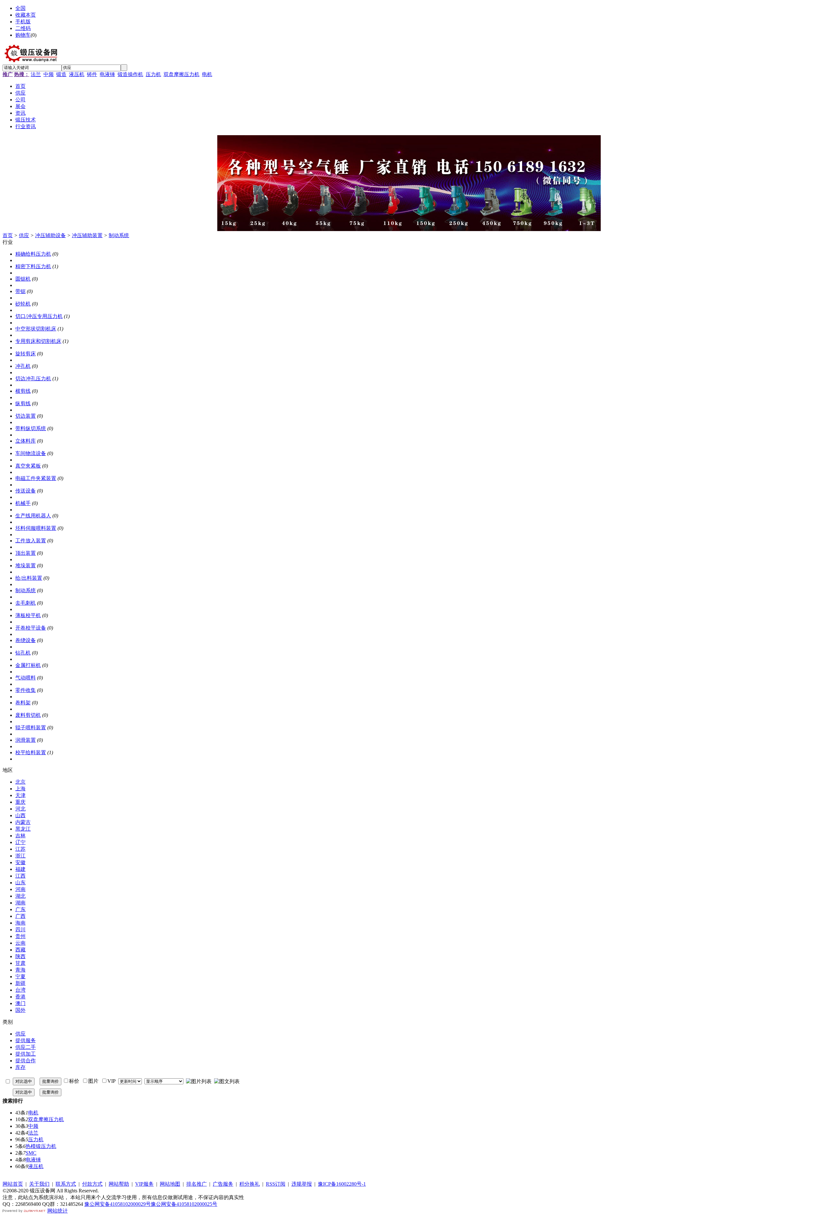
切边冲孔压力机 (33, 378)
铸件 (92, 74)
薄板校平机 (28, 615)
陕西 (20, 956)
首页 (8, 235)
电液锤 (107, 74)
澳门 (20, 1003)
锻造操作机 (130, 74)
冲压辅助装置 (87, 235)
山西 (20, 815)
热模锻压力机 (41, 1146)
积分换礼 (249, 1184)
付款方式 (92, 1184)
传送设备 (25, 490)
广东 (20, 909)
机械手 (23, 503)
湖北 (20, 896)
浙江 (20, 855)
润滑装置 (25, 740)
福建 (20, 869)
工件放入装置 (30, 540)
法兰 (36, 74)
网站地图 (170, 1184)
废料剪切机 (28, 715)
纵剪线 (23, 403)
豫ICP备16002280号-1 (342, 1184)
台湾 (20, 990)
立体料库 (25, 441)
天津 (20, 795)
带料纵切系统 (30, 428)
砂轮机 (23, 303)
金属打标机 (28, 665)
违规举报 (301, 1184)
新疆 (20, 983)
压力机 (153, 74)
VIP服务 (144, 1184)
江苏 (20, 849)
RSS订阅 (275, 1184)
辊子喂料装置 (30, 727)
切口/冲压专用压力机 (39, 316)
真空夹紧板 (28, 466)
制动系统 (119, 235)
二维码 (23, 28)
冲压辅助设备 (50, 235)
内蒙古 (23, 822)
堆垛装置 (25, 565)
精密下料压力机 (33, 266)
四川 (20, 929)
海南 (20, 923)
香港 (20, 996)
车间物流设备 (30, 453)
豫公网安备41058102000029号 (117, 1204)
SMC (31, 1153)
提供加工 (25, 1054)
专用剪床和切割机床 (38, 341)
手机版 (23, 21)
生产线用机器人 (33, 515)
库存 (20, 1067)
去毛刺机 (25, 603)
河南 (20, 889)
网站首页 (13, 1184)
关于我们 (39, 1184)
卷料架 (23, 702)
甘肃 (20, 963)
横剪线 (23, 391)
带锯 (20, 291)
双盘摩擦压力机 (181, 74)
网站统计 (57, 1210)
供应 (24, 235)
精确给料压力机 (33, 254)
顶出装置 (25, 553)
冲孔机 (23, 366)
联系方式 (66, 1184)
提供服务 (25, 1040)
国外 (20, 1010)
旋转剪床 (25, 353)
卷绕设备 (25, 640)
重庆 (20, 802)
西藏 (20, 949)
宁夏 (20, 976)
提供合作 (25, 1060)
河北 (20, 808)
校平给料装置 (30, 752)
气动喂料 (25, 677)
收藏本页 (25, 15)
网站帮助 (119, 1184)
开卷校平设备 (30, 628)
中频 (48, 74)
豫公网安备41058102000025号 (184, 1204)
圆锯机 (23, 279)
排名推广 (196, 1184)
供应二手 (25, 1047)
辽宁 (20, 842)
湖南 (20, 902)
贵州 (20, 936)
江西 (20, 876)
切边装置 (25, 416)
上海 (20, 788)
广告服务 (223, 1184)
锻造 (61, 74)
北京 (20, 782)
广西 (20, 916)
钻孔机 (23, 652)
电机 (207, 74)
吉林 (20, 835)
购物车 (23, 35)
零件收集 (25, 690)
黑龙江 (23, 829)
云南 (20, 943)
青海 (20, 970)
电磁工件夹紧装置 (35, 478)
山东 (20, 882)
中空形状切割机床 (35, 328)
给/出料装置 (28, 578)
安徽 (20, 862)
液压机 (76, 74)
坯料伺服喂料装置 (35, 528)
